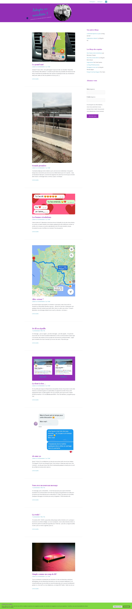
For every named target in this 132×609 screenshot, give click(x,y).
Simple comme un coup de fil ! (44, 574)
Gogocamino (90, 62)
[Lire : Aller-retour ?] (53, 270)
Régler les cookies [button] (117, 606)
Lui (46, 67)
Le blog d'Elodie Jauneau (93, 65)
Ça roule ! (36, 514)
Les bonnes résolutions (41, 217)
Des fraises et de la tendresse (94, 53)
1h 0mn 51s (36, 456)
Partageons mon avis (92, 67)
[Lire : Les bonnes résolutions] (53, 204)
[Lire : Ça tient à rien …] (53, 368)
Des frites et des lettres (93, 57)
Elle (42, 330)
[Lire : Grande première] (52, 127)
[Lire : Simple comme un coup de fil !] (53, 557)
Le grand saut (38, 64)
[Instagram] (106, 2)
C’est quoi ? (92, 1)
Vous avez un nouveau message (45, 485)
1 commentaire (36, 330)
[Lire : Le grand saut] (53, 47)
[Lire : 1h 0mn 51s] (53, 433)
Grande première (39, 165)
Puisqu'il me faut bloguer (93, 72)
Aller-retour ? (38, 299)
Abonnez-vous (92, 116)
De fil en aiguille (39, 328)
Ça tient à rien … (39, 383)
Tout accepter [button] (126, 606)
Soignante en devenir (92, 38)
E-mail (91, 97)
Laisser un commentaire (38, 67)
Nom (91, 89)
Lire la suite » (35, 79)
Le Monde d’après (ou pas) (93, 33)
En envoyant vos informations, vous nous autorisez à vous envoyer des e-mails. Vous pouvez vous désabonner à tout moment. (95, 108)
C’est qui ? (100, 1)
